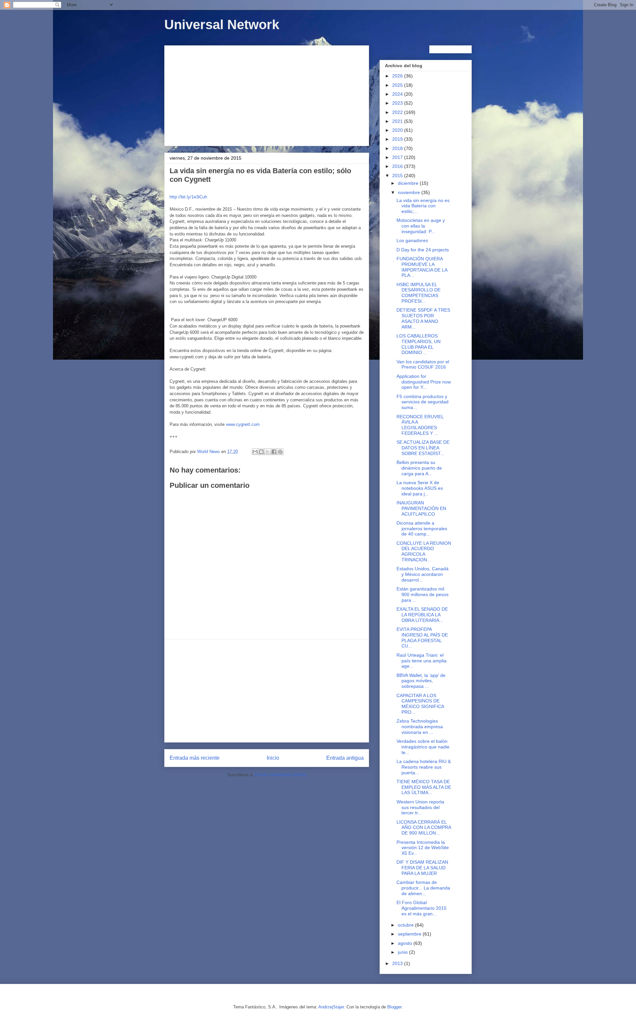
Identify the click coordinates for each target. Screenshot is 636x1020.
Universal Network (221, 24)
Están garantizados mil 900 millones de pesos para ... (423, 594)
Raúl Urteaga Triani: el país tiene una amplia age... (422, 660)
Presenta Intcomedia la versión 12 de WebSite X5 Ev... (423, 848)
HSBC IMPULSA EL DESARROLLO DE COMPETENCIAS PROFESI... (419, 293)
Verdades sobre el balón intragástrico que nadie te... (423, 747)
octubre (406, 925)
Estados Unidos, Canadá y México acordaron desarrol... (423, 574)
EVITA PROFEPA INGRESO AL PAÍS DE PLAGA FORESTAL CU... (422, 637)
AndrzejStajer (331, 1006)
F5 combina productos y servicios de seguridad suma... (423, 402)
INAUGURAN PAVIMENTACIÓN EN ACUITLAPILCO (421, 508)
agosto (405, 943)
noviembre (409, 192)
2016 (398, 166)
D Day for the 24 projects (423, 249)
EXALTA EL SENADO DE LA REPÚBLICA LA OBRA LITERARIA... (422, 614)
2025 (398, 85)
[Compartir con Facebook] (274, 451)
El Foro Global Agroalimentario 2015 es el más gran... (422, 908)
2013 (398, 963)
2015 (398, 175)
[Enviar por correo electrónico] (255, 451)
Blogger (394, 1006)
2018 (398, 148)
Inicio (273, 758)
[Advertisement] (267, 94)
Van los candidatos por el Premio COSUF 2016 (423, 364)
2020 (398, 130)
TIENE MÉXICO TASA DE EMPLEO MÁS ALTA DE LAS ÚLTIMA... (424, 787)
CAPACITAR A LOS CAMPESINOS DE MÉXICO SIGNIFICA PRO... (420, 704)
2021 (398, 121)
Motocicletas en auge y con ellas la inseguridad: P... (421, 226)
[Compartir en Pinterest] (280, 451)
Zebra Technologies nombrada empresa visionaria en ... (420, 726)
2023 (398, 103)
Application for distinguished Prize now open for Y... (424, 382)
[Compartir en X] (267, 451)
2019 (398, 139)
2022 (398, 112)
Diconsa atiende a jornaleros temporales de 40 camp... (422, 528)
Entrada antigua (345, 758)
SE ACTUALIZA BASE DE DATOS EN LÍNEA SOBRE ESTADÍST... (423, 447)
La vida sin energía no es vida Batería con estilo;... (423, 206)
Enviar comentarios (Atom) (280, 774)
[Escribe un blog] (261, 451)
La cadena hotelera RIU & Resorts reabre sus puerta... (424, 767)
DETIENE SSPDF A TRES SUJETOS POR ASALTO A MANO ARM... (423, 318)
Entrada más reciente (195, 758)
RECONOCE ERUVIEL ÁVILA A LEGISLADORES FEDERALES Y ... (420, 425)
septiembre (410, 934)
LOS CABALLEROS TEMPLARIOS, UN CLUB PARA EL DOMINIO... (419, 344)
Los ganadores (412, 240)
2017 (398, 157)
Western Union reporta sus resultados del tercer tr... (420, 807)
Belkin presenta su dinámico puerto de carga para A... (419, 468)
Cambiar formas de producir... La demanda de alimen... (423, 888)
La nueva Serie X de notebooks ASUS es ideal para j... (420, 488)
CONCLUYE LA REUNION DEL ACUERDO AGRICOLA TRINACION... (424, 551)
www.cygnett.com (243, 424)
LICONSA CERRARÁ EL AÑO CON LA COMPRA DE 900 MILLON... (424, 827)
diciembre (409, 183)
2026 (398, 75)
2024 (398, 94)
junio (403, 952)
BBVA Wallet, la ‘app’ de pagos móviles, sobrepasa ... (421, 681)
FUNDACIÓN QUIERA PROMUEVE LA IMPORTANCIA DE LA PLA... (422, 267)
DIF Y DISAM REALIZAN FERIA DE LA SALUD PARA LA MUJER (422, 867)
